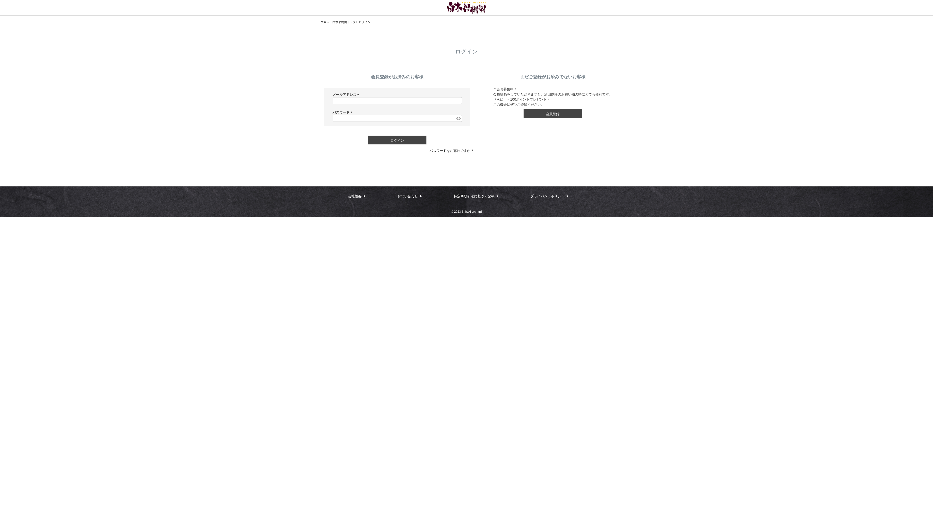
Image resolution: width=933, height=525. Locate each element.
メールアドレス (347, 94)
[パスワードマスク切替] (458, 118)
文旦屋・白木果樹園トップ (338, 22)
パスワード (343, 112)
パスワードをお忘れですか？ (452, 151)
